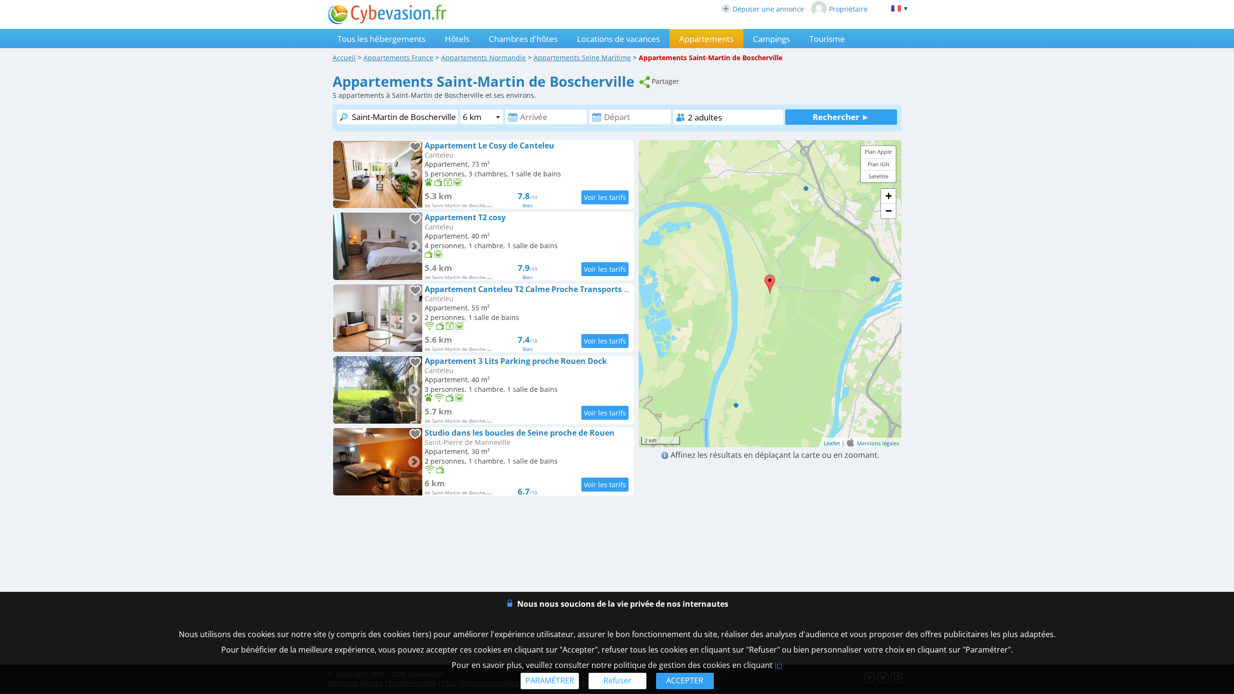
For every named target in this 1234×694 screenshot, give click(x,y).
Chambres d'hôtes (523, 38)
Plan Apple (878, 151)
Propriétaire (848, 8)
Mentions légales (878, 443)
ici (778, 665)
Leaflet (832, 443)
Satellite (878, 176)
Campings (771, 38)
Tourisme (827, 38)
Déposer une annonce (768, 8)
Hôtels (457, 38)
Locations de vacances (618, 38)
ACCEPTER (684, 680)
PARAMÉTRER (549, 680)
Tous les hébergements (381, 38)
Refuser (617, 680)
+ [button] (888, 196)
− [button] (888, 211)
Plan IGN (878, 164)
